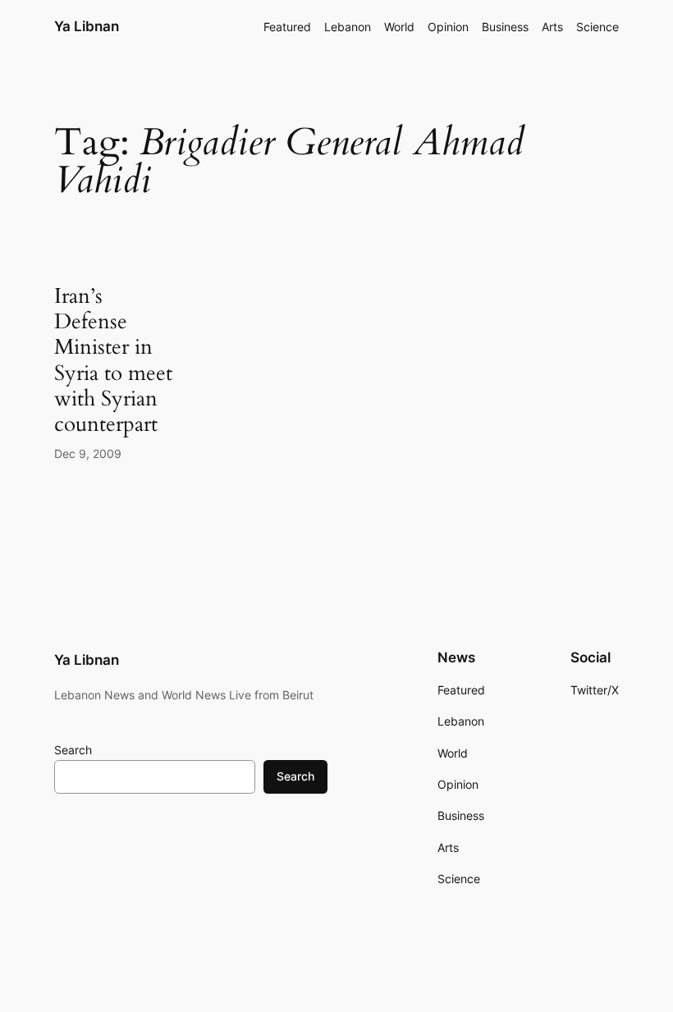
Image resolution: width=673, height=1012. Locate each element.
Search (73, 750)
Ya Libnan (86, 26)
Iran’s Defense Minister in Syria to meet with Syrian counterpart (113, 360)
